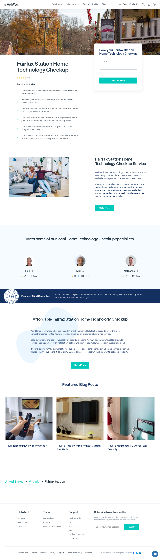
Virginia (34, 481)
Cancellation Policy (74, 553)
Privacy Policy (23, 553)
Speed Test (73, 526)
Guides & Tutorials (76, 534)
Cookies (88, 553)
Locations (22, 526)
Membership (23, 522)
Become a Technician (52, 526)
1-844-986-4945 (129, 4)
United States (13, 481)
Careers (46, 522)
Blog (70, 530)
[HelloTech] (12, 4)
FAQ (70, 522)
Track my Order (75, 518)
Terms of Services (39, 553)
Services (21, 518)
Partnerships (48, 518)
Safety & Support (57, 553)
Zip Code (103, 61)
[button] (155, 554)
